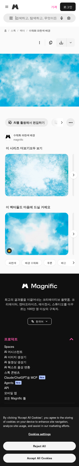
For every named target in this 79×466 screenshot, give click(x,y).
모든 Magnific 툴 (15, 398)
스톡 (13, 30)
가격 (54, 7)
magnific (18, 139)
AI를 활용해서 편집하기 (29, 122)
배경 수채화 (31, 263)
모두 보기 (36, 148)
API (6, 388)
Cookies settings (39, 434)
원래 (24, 56)
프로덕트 (11, 339)
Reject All (39, 446)
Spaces (9, 346)
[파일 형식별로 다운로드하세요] (70, 42)
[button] (40, 321)
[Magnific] (39, 287)
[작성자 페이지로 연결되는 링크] (8, 137)
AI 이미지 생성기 (15, 357)
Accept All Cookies (39, 458)
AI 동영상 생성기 (15, 362)
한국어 (39, 321)
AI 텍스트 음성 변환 (17, 367)
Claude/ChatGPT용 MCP (24, 377)
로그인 (67, 7)
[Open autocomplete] (9, 18)
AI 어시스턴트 (13, 352)
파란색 (12, 263)
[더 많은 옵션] (39, 42)
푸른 (49, 263)
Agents (12, 383)
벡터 (22, 30)
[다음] (62, 122)
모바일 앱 (10, 393)
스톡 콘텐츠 (12, 372)
